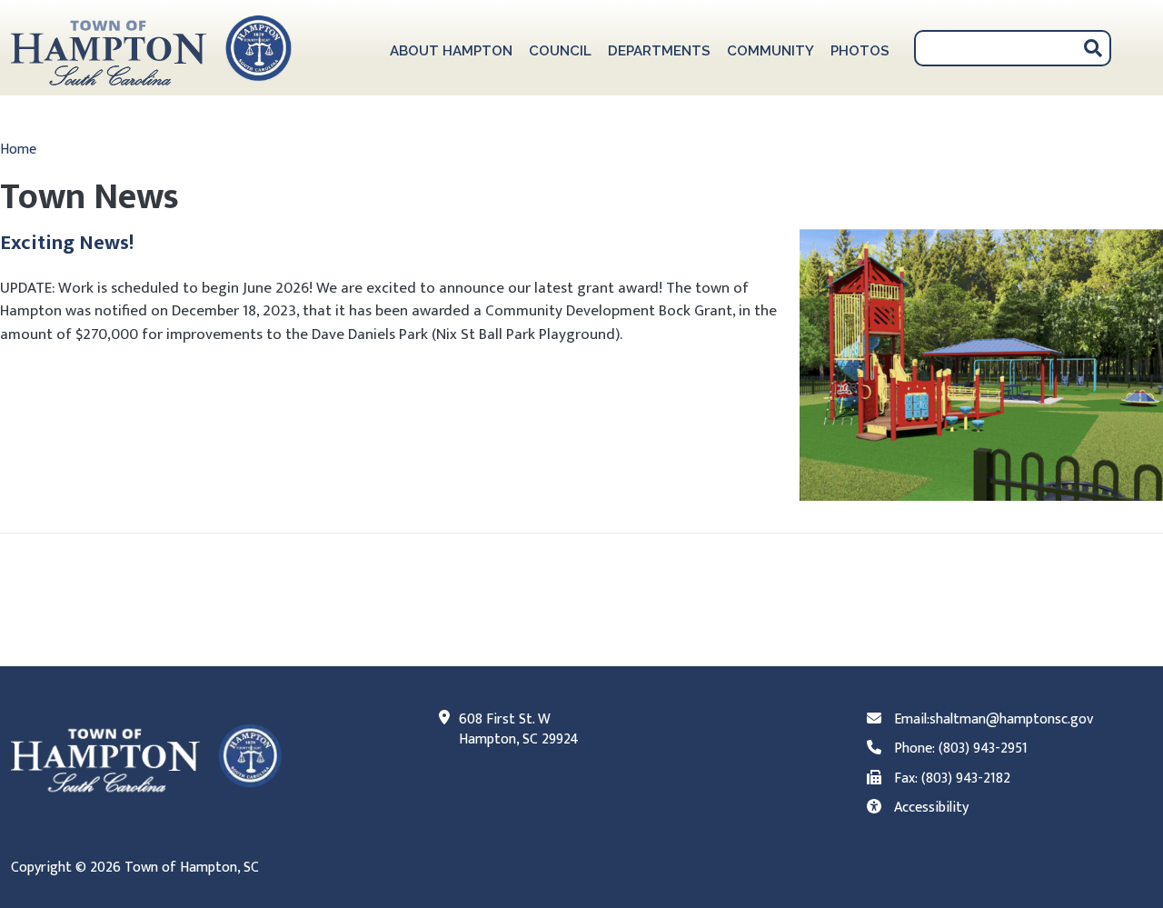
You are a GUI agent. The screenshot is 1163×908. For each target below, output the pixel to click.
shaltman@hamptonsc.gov (1011, 719)
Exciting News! (67, 243)
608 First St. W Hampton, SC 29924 (519, 730)
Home (18, 149)
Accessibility (931, 807)
